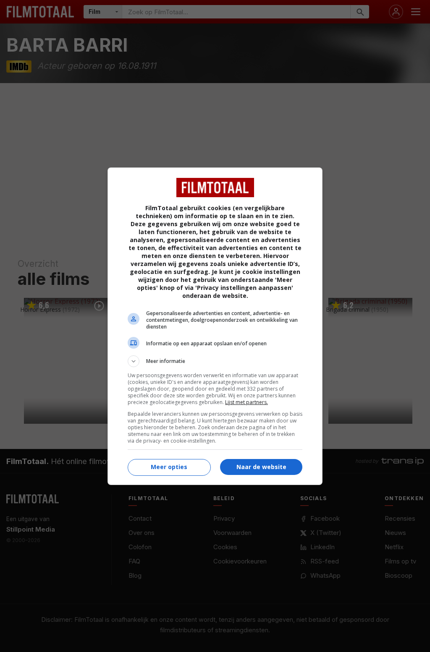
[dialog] (215, 326)
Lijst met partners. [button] (246, 402)
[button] (215, 361)
